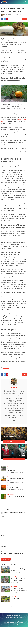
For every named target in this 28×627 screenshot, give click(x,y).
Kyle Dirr (8, 14)
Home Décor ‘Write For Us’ (14, 617)
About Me (10, 616)
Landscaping (10, 467)
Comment (3, 516)
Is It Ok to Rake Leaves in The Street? (15, 479)
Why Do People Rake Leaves (15, 488)
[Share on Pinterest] (7, 19)
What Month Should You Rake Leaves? (15, 497)
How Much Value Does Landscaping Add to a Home (19, 589)
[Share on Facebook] (2, 19)
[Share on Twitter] (5, 19)
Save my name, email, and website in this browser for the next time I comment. (12, 554)
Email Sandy (17, 616)
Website (3, 546)
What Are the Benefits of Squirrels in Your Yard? (18, 579)
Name (3, 535)
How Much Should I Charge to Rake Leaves (18, 569)
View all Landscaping (13, 607)
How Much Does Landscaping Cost (16, 599)
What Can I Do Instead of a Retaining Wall (14, 469)
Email (3, 541)
